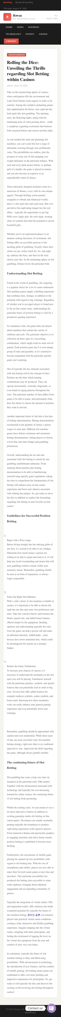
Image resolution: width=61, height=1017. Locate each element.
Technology (13, 34)
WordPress (30, 1012)
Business (33, 27)
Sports (30, 34)
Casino (43, 34)
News (20, 27)
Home (9, 27)
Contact (11, 41)
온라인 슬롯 (34, 914)
